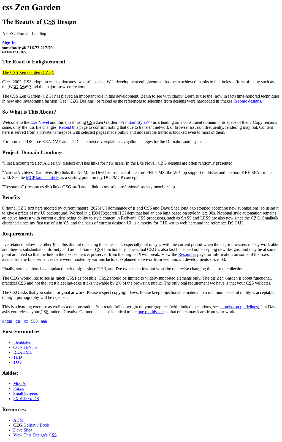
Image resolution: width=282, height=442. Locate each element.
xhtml (7, 321)
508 (34, 321)
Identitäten (22, 342)
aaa (44, 321)
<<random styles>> (135, 122)
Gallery (29, 425)
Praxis (18, 388)
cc (26, 321)
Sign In (9, 43)
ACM (18, 420)
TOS (17, 362)
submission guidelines (239, 306)
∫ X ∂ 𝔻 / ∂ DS (26, 398)
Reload (65, 127)
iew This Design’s (35, 435)
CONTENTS (25, 347)
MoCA (19, 383)
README (22, 352)
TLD (17, 357)
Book (44, 425)
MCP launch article (42, 177)
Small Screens (25, 393)
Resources (187, 254)
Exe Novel (39, 122)
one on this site (151, 311)
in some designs (247, 101)
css (18, 321)
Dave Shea (22, 430)
